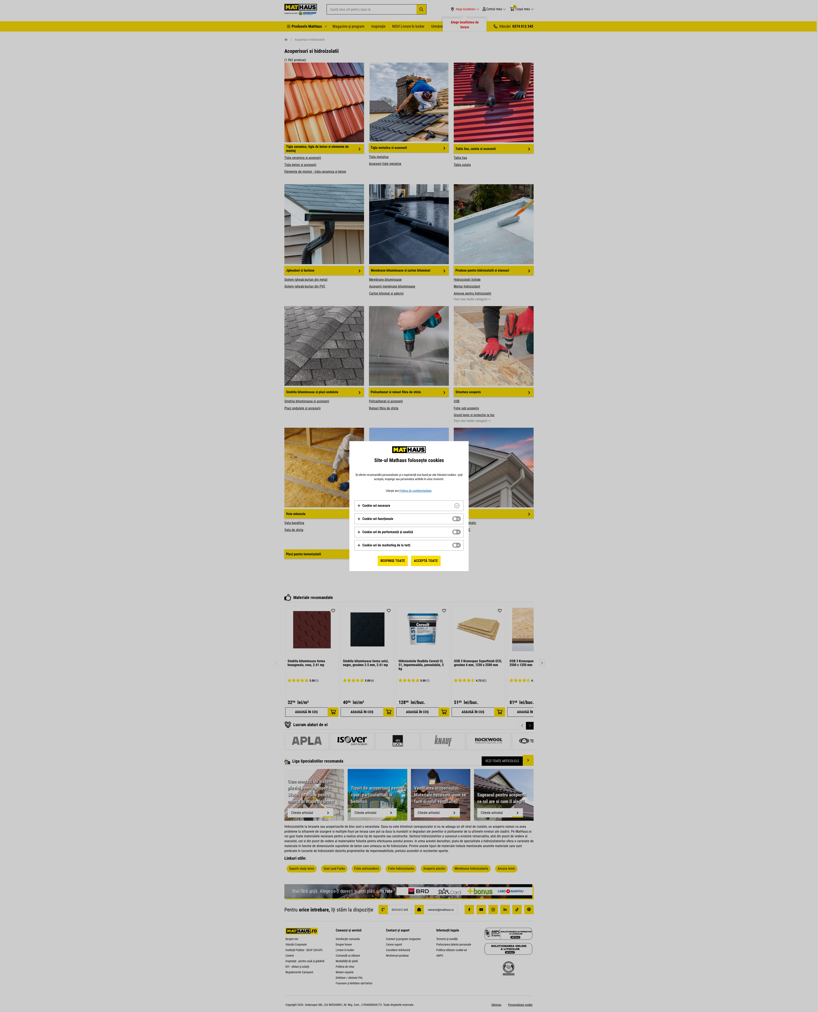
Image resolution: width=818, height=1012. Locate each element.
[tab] (409, 506)
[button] (373, 505)
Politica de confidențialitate (415, 490)
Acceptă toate (426, 561)
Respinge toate (392, 561)
